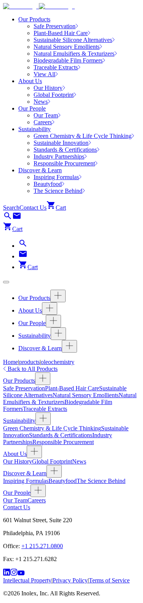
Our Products (34, 19)
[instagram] (14, 573)
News (79, 461)
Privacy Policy (70, 580)
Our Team (15, 500)
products (29, 362)
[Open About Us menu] (49, 308)
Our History (17, 461)
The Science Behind (101, 481)
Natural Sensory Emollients (86, 395)
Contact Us (33, 207)
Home (10, 362)
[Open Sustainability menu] (58, 333)
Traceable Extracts (45, 409)
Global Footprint (52, 461)
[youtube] (21, 573)
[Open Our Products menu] (58, 296)
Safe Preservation (24, 388)
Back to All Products (32, 369)
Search (11, 207)
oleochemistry (57, 362)
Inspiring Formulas (25, 481)
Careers (36, 500)
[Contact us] (16, 218)
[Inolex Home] (39, 6)
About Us (30, 81)
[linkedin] (6, 573)
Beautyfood (62, 481)
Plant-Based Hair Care (72, 388)
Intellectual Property (27, 580)
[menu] (6, 282)
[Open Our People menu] (53, 321)
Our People (32, 108)
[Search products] (7, 218)
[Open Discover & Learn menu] (69, 346)
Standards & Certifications (60, 435)
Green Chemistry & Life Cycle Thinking (52, 428)
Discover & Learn (40, 170)
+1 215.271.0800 (42, 546)
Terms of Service (109, 580)
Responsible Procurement (63, 442)
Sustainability (34, 129)
